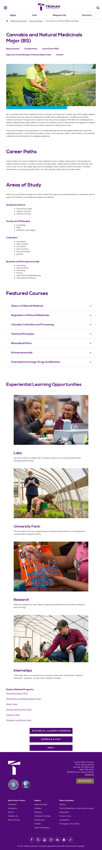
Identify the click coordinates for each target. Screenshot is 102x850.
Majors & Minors (36, 21)
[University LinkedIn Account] (57, 839)
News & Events (40, 804)
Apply (13, 15)
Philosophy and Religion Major (18, 720)
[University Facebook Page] (31, 839)
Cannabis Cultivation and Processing (32, 324)
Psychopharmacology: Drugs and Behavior (36, 362)
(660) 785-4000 (86, 769)
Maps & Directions (42, 827)
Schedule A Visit (51, 739)
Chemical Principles (22, 334)
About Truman (14, 820)
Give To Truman (85, 781)
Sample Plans (30, 48)
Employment (39, 820)
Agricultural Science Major (17, 693)
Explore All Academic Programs (51, 731)
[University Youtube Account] (44, 839)
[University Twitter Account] (38, 839)
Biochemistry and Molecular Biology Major (23, 699)
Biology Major (12, 704)
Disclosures (64, 812)
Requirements (12, 48)
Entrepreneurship (22, 352)
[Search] (98, 8)
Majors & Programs (18, 21)
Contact (59, 54)
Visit (34, 15)
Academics (12, 808)
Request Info (59, 15)
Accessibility (64, 820)
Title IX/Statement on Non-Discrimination (76, 808)
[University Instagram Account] (51, 839)
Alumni (11, 812)
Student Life (13, 816)
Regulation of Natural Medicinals (30, 315)
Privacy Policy (65, 816)
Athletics (37, 808)
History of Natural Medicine (27, 306)
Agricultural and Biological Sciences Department (28, 54)
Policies (62, 804)
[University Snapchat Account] (63, 839)
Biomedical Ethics (21, 343)
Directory (87, 15)
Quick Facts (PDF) (50, 48)
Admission (12, 804)
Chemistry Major (13, 715)
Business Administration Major (19, 709)
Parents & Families (42, 816)
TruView (37, 824)
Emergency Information (69, 824)
